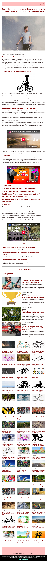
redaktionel (43, 14)
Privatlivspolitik (25, 559)
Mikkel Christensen (30, 277)
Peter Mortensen (11, 14)
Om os (31, 553)
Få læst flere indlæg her (23, 269)
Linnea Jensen (29, 292)
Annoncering (31, 551)
